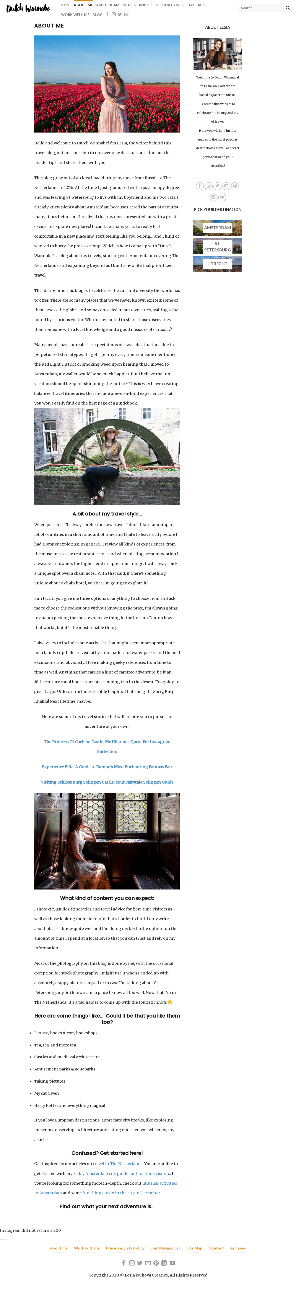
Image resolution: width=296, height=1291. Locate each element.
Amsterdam (108, 5)
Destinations (168, 5)
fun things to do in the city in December (121, 1192)
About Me (83, 5)
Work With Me (75, 15)
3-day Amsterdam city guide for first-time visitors (121, 1173)
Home (65, 5)
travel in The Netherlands (118, 1163)
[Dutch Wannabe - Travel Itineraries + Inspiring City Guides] (28, 8)
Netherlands (136, 5)
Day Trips (196, 5)
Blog (97, 15)
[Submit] (288, 8)
